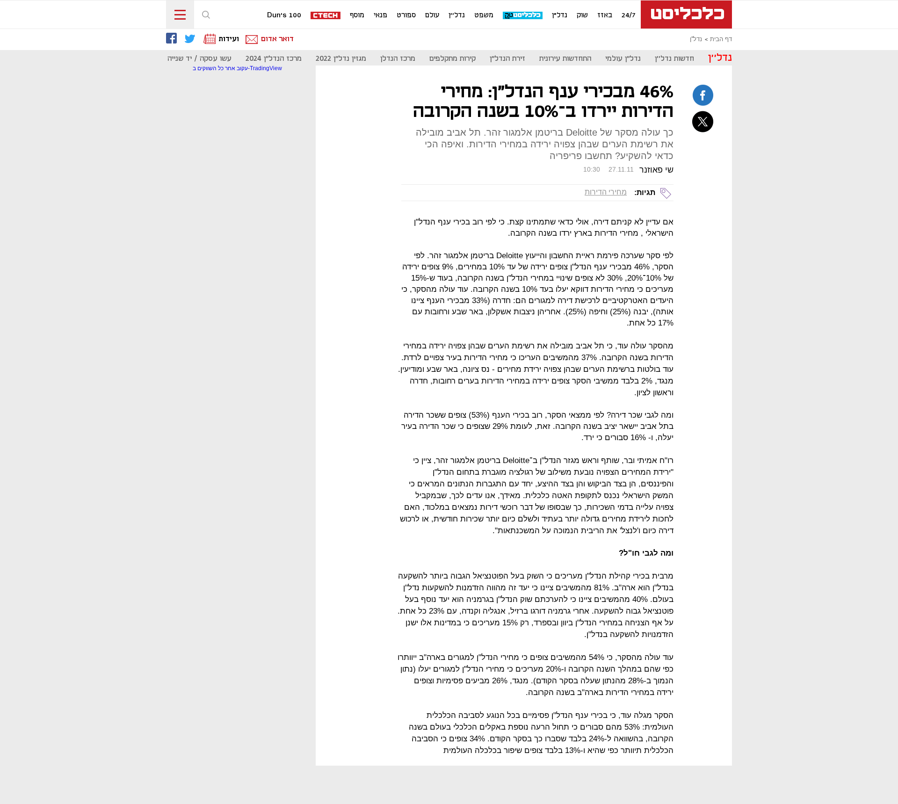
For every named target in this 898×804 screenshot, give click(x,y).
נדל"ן (559, 15)
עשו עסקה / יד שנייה (199, 58)
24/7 (629, 15)
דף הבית (721, 39)
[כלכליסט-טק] (523, 15)
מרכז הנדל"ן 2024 (274, 58)
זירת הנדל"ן (507, 58)
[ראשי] (686, 14)
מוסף (357, 15)
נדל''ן (457, 15)
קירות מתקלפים (452, 58)
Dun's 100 (284, 15)
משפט (483, 15)
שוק (582, 15)
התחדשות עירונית (565, 58)
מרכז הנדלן (397, 58)
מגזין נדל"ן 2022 (341, 58)
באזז (604, 15)
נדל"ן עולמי (623, 58)
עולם (432, 15)
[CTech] (326, 16)
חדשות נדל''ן (674, 58)
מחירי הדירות (606, 192)
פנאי (380, 15)
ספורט (406, 15)
